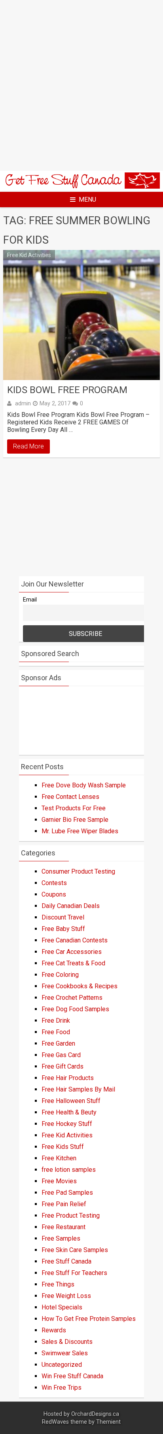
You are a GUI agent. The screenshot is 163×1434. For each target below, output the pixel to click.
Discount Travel (63, 917)
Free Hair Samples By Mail (78, 1089)
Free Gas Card (61, 1055)
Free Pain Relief (64, 1204)
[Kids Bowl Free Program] (81, 315)
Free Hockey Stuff (67, 1124)
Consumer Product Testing (78, 871)
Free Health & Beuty (69, 1112)
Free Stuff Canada (66, 1261)
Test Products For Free (74, 808)
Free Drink (56, 1020)
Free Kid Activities (29, 255)
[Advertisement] (81, 85)
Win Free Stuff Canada (72, 1376)
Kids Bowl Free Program (67, 389)
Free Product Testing (71, 1215)
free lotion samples (69, 1169)
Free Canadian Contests (75, 940)
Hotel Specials (62, 1307)
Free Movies (59, 1181)
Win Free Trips (62, 1387)
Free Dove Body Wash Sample (84, 785)
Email (30, 599)
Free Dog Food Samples (75, 1009)
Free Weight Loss (66, 1296)
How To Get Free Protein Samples (89, 1318)
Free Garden (58, 1043)
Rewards (54, 1330)
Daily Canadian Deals (71, 906)
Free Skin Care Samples (75, 1250)
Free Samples (61, 1238)
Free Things (58, 1284)
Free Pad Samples (67, 1192)
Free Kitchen (59, 1158)
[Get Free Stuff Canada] (81, 186)
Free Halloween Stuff (71, 1101)
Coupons (54, 894)
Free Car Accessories (72, 951)
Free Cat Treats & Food (73, 963)
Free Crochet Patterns (72, 997)
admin (23, 403)
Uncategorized (62, 1364)
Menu (87, 199)
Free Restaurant (63, 1227)
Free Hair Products (68, 1078)
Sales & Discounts (67, 1341)
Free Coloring (60, 974)
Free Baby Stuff (63, 929)
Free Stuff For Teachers (74, 1273)
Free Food (56, 1032)
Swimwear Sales (65, 1353)
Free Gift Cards (62, 1066)
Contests (54, 883)
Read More (28, 446)
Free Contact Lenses (70, 796)
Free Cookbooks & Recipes (80, 986)
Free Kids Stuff (63, 1146)
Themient (108, 1422)
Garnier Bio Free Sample (75, 819)
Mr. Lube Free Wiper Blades (80, 831)
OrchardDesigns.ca (95, 1414)
